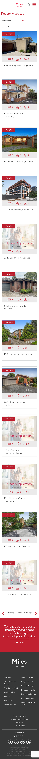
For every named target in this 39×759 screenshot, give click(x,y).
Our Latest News (10, 692)
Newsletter (8, 700)
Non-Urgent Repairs (28, 694)
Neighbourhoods (27, 682)
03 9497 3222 (20, 726)
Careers (7, 696)
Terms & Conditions (25, 755)
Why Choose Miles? (11, 688)
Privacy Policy (12, 755)
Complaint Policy (10, 704)
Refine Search (7, 21)
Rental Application (27, 698)
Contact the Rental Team (28, 703)
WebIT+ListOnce (24, 751)
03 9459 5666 (20, 736)
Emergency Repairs (28, 690)
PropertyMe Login (27, 686)
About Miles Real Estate (10, 683)
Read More (19, 642)
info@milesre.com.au (20, 719)
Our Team (7, 677)
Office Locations (27, 677)
